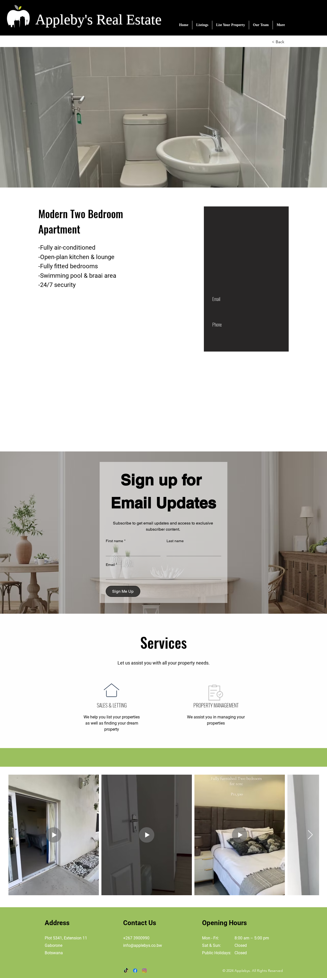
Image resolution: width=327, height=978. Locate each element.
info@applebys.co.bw (142, 945)
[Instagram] (144, 970)
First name (115, 541)
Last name (175, 541)
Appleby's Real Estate (98, 19)
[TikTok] (126, 970)
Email (111, 565)
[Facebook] (135, 970)
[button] (202, 25)
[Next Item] (310, 835)
